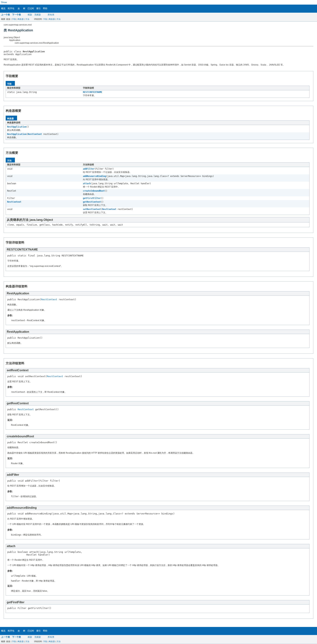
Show (4, 2)
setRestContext (92, 209)
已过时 (31, 8)
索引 (38, 8)
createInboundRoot (94, 191)
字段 (14, 19)
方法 (27, 19)
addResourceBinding (94, 176)
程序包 (11, 8)
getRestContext (92, 202)
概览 (3, 8)
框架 (30, 14)
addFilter (88, 169)
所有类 (51, 14)
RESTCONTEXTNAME (92, 92)
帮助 (45, 8)
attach (87, 183)
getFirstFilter (92, 198)
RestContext (35, 134)
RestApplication (16, 127)
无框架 (37, 14)
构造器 (21, 19)
